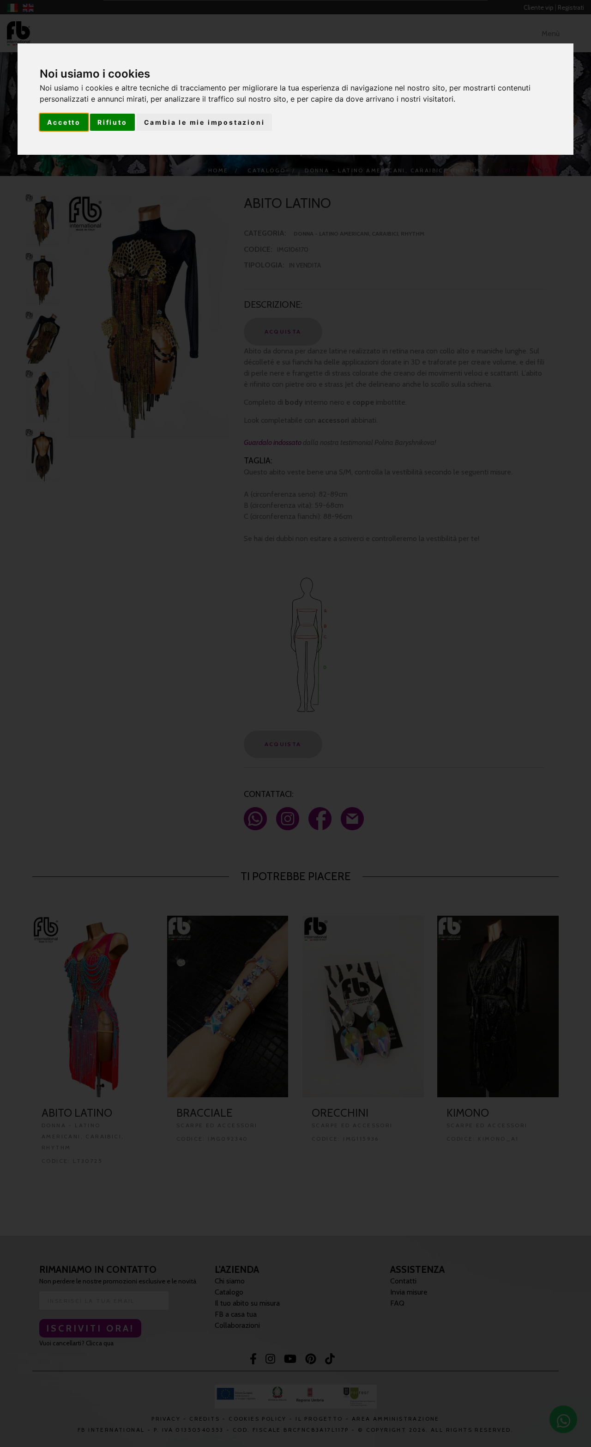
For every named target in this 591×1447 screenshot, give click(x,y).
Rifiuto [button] (112, 122)
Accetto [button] (64, 122)
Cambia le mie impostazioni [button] (204, 122)
